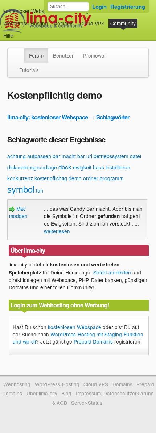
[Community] (19, 51)
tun (39, 190)
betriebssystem (111, 156)
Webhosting (16, 384)
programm (112, 178)
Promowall (95, 55)
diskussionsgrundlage (32, 167)
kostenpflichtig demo (58, 178)
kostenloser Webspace (29, 10)
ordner (90, 178)
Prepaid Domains (93, 341)
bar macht (64, 156)
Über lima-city (41, 393)
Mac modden (18, 212)
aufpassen (39, 156)
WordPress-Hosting (25, 23)
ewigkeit (82, 167)
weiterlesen (57, 231)
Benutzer (63, 55)
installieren (118, 167)
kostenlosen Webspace (74, 327)
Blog (66, 393)
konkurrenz (20, 178)
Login (99, 6)
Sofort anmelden (112, 272)
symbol (20, 188)
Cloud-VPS (92, 23)
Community (123, 23)
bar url (84, 156)
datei (135, 156)
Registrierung (127, 6)
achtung (16, 156)
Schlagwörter (112, 117)
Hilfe (8, 35)
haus (98, 167)
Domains (64, 23)
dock (64, 166)
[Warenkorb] (19, 32)
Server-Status (86, 402)
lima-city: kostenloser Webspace (47, 117)
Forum (36, 55)
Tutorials (29, 69)
